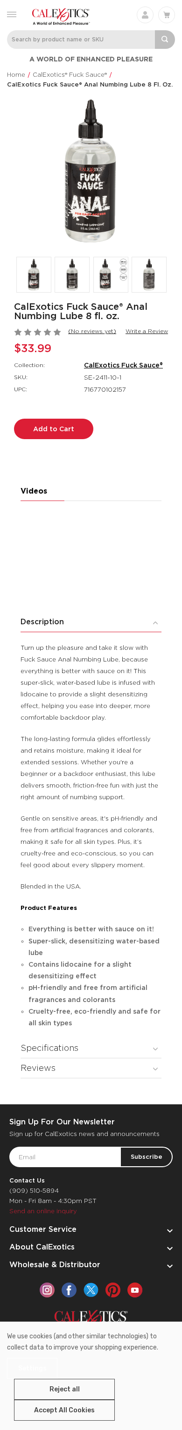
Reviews (38, 1068)
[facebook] (69, 1290)
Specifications (49, 1048)
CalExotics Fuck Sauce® (123, 365)
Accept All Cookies (64, 1410)
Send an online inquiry (43, 1211)
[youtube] (134, 1290)
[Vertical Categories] (11, 14)
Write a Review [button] (147, 330)
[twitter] (91, 1290)
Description (42, 621)
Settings (32, 1368)
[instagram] (47, 1290)
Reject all (64, 1389)
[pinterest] (112, 1290)
